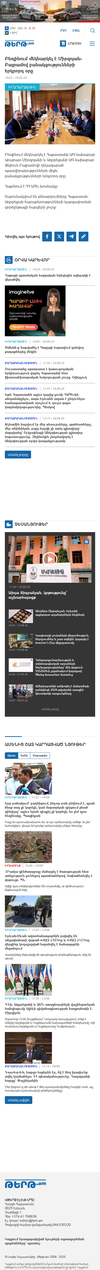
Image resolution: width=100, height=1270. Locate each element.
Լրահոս (74, 43)
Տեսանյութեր (31, 524)
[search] (93, 30)
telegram (71, 236)
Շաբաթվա (40, 755)
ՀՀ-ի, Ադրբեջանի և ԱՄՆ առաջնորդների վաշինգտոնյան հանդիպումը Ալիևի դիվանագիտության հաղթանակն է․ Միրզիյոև (50, 1008)
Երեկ (24, 755)
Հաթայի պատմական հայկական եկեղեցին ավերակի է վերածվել (48, 277)
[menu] (92, 44)
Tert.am (19, 43)
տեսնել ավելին (18, 1100)
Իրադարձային (22, 87)
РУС (63, 30)
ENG (76, 30)
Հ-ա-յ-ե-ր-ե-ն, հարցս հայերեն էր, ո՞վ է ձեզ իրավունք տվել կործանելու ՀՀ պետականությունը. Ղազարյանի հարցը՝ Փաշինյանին (47, 1076)
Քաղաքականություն (21, 363)
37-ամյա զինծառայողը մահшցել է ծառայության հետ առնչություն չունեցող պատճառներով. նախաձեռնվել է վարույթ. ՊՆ (48, 876)
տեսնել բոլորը (18, 454)
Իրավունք (13, 865)
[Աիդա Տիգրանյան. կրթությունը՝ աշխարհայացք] (50, 559)
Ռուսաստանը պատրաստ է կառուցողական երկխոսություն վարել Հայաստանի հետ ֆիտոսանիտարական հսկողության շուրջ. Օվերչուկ (46, 373)
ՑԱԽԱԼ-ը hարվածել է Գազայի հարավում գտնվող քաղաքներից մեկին (44, 350)
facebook (47, 236)
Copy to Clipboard (83, 236)
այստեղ (33, 1243)
